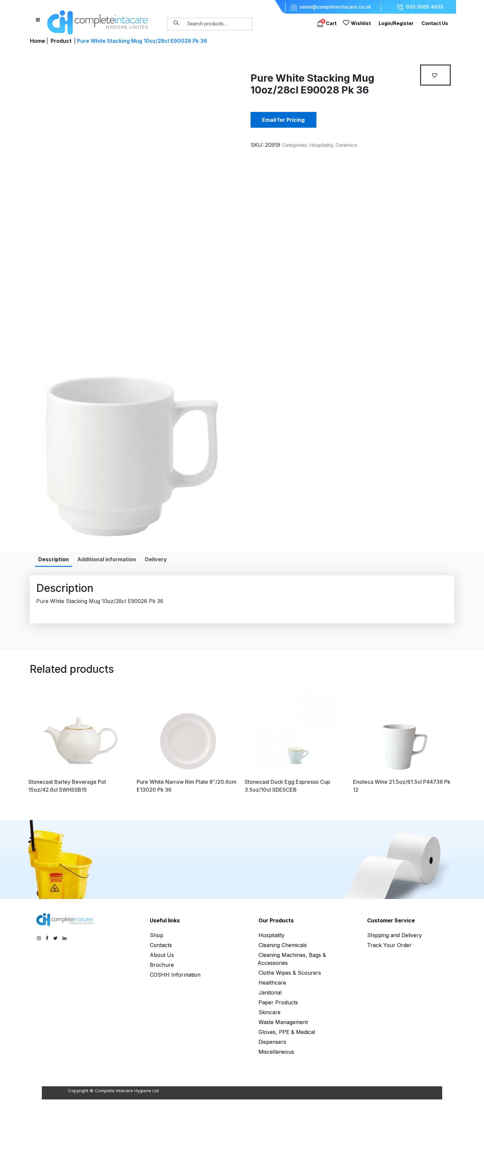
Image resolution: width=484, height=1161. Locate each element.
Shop (156, 935)
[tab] (53, 559)
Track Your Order (389, 945)
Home (37, 41)
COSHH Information (175, 974)
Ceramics (346, 145)
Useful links (165, 920)
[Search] (176, 23)
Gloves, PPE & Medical (286, 1032)
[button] (435, 75)
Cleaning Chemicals (282, 945)
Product (61, 41)
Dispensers (272, 1042)
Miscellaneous (276, 1051)
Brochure (162, 965)
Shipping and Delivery (394, 935)
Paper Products (278, 1002)
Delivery (156, 559)
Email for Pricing (283, 120)
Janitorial (270, 992)
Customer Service (391, 920)
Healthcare (272, 982)
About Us (162, 955)
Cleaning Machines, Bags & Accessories (291, 959)
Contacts (161, 945)
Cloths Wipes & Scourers (289, 972)
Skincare (269, 1012)
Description (53, 559)
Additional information (106, 559)
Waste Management (283, 1022)
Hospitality (321, 145)
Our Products (276, 920)
